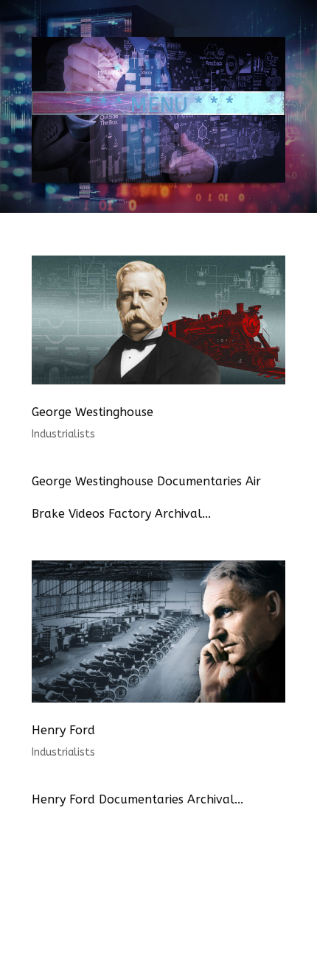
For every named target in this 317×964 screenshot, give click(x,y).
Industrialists (63, 434)
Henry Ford (63, 730)
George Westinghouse (92, 412)
